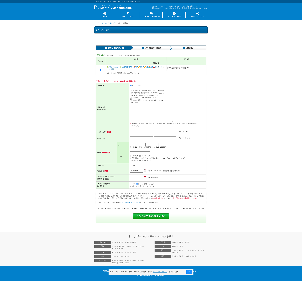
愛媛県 (181, 256)
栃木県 (114, 248)
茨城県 (141, 246)
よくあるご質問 (174, 16)
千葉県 (135, 246)
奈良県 (194, 250)
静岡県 (121, 252)
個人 (133, 85)
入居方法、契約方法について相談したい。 (145, 95)
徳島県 (194, 256)
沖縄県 (127, 263)
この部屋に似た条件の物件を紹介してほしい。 (147, 98)
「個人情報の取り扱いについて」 (130, 202)
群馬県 (121, 248)
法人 (140, 85)
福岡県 (114, 260)
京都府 (187, 250)
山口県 (121, 256)
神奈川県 (121, 246)
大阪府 (174, 250)
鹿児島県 (141, 260)
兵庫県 (181, 250)
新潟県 (187, 242)
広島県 (114, 256)
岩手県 (121, 242)
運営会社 (107, 271)
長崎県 (114, 263)
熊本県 (127, 260)
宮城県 (127, 242)
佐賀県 (121, 263)
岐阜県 (127, 252)
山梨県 (174, 242)
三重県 (134, 252)
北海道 (114, 242)
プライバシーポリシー (160, 272)
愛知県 (114, 252)
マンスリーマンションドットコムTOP (105, 23)
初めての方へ (128, 16)
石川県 (181, 246)
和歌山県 (175, 252)
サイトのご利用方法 (151, 16)
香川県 (174, 256)
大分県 (134, 260)
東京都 (114, 246)
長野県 (181, 242)
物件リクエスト (197, 16)
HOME (105, 16)
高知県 (187, 256)
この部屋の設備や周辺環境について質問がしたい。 (148, 93)
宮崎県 (121, 260)
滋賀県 (200, 250)
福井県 (174, 246)
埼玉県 (128, 246)
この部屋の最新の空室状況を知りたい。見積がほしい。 (149, 90)
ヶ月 (152, 184)
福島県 (134, 242)
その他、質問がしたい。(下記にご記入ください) (147, 100)
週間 (145, 184)
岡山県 (127, 256)
